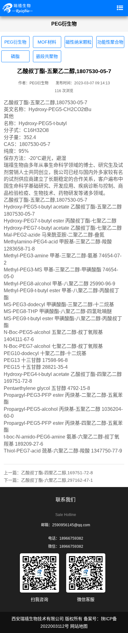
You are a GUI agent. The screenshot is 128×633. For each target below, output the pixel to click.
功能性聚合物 (110, 42)
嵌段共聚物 (47, 56)
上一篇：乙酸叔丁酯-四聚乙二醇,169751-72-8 (48, 472)
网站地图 (79, 626)
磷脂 (15, 56)
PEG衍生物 (15, 42)
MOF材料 (47, 42)
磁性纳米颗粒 (79, 42)
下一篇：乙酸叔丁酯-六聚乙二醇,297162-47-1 (48, 480)
